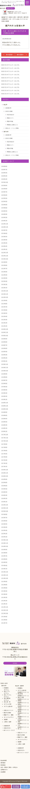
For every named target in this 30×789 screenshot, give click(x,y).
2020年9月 (4, 339)
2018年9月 (4, 412)
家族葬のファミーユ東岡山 (23, 703)
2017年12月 (4, 434)
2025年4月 (4, 201)
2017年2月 (4, 463)
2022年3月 (4, 281)
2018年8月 (4, 415)
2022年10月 (4, 259)
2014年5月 (4, 562)
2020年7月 (4, 345)
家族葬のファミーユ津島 (23, 721)
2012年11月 (4, 610)
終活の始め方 (10, 114)
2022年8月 (4, 265)
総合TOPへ (10, 8)
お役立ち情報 (8, 111)
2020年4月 (4, 351)
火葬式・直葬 (7, 722)
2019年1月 (4, 399)
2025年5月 (4, 198)
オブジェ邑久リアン (7, 690)
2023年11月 (4, 227)
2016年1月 (4, 501)
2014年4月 (4, 565)
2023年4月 (4, 240)
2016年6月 (4, 485)
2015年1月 (4, 537)
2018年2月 (4, 428)
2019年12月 (4, 364)
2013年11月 (4, 575)
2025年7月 (4, 192)
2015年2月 (4, 533)
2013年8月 (4, 584)
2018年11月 (4, 406)
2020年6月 (4, 348)
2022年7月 (4, 268)
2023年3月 (4, 243)
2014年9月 (4, 549)
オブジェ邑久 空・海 (7, 701)
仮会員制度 (4, 760)
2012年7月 (4, 623)
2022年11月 (4, 256)
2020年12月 (4, 329)
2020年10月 (4, 335)
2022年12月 (4, 252)
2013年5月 (4, 591)
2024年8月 (4, 208)
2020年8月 (4, 342)
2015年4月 (4, 527)
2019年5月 (4, 386)
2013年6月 (4, 588)
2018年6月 (4, 418)
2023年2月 (4, 246)
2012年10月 (4, 613)
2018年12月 (4, 402)
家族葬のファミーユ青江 (23, 714)
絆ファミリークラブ (9, 730)
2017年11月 (4, 438)
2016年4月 (4, 492)
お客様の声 (8, 108)
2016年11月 (4, 473)
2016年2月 (4, 498)
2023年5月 (4, 236)
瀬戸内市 (3, 685)
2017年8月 (4, 447)
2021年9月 (4, 300)
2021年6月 (4, 310)
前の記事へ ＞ (22, 55)
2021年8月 (4, 303)
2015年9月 (4, 514)
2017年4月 (4, 457)
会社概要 (3, 772)
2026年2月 (4, 179)
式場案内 (6, 688)
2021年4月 (4, 316)
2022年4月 (4, 278)
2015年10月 (4, 511)
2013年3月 (4, 597)
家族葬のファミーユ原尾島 (23, 700)
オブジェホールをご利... (10, 65)
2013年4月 (4, 594)
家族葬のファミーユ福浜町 (23, 710)
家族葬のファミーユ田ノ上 (23, 728)
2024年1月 (4, 220)
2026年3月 (4, 176)
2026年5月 (4, 173)
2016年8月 (4, 482)
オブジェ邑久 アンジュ (7, 694)
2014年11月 (4, 543)
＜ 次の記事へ (8, 55)
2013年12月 (4, 572)
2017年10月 (4, 441)
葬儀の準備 (10, 121)
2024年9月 (4, 204)
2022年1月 (4, 287)
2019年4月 (4, 390)
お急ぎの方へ (7, 728)
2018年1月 (4, 431)
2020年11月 (4, 332)
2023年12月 (4, 224)
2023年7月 (4, 230)
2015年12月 (4, 505)
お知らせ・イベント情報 (12, 128)
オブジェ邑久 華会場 (7, 697)
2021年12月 (4, 291)
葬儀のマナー (10, 118)
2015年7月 (4, 517)
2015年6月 (4, 521)
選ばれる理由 (7, 712)
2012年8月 (4, 620)
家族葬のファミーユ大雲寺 (23, 717)
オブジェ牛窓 (7, 704)
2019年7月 (4, 380)
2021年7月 (4, 307)
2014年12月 (4, 540)
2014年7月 (4, 556)
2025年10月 (4, 182)
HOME (15, 663)
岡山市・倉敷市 (19, 686)
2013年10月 (4, 578)
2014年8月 (4, 553)
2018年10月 (4, 409)
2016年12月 (4, 469)
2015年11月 (4, 508)
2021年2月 (4, 323)
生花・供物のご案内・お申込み (9, 767)
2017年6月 (4, 450)
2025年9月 (4, 185)
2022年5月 (4, 275)
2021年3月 (4, 319)
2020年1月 (4, 361)
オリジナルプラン (9, 717)
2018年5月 (4, 422)
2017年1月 (4, 466)
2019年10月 (4, 370)
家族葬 (6, 719)
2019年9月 (4, 374)
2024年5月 (4, 211)
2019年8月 (4, 377)
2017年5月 (4, 454)
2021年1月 (4, 326)
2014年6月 (4, 559)
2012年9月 (4, 616)
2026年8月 (4, 166)
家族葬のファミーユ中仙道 (23, 707)
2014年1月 (4, 568)
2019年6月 (4, 383)
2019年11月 (4, 367)
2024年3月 (4, 217)
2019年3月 (4, 393)
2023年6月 (4, 233)
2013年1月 (4, 604)
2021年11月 (4, 294)
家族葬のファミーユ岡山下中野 (23, 696)
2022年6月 (4, 271)
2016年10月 (4, 476)
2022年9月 (4, 262)
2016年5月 (4, 489)
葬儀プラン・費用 (8, 715)
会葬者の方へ (4, 769)
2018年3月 (4, 425)
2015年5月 (4, 524)
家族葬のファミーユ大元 (23, 724)
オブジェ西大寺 (8, 706)
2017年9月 (4, 444)
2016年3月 (4, 495)
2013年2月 (4, 600)
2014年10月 (4, 546)
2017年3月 (4, 460)
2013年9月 (4, 581)
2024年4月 (4, 214)
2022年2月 (4, 284)
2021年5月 (4, 313)
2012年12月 (4, 607)
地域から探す (4, 683)
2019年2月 (4, 396)
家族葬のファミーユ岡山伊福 (23, 693)
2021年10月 (4, 297)
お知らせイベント (8, 710)
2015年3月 (4, 530)
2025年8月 (4, 188)
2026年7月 (4, 169)
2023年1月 (4, 249)
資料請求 (3, 763)
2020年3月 (4, 355)
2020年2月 (4, 358)
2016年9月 (4, 479)
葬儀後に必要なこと (12, 125)
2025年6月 (4, 195)
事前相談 (3, 765)
